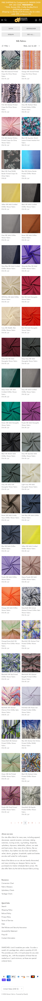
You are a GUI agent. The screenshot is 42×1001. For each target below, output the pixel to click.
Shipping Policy (7, 910)
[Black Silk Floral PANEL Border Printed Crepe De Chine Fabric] (11, 159)
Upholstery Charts (8, 890)
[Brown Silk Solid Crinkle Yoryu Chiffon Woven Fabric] (11, 503)
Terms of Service (7, 920)
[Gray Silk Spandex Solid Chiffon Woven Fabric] (31, 442)
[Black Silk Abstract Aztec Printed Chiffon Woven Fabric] (31, 762)
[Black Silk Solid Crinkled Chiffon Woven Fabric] (31, 192)
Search (4, 906)
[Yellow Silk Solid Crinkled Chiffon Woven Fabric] (11, 192)
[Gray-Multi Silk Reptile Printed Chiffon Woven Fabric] (31, 795)
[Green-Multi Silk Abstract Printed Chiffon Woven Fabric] (11, 729)
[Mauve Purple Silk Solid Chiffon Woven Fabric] (31, 565)
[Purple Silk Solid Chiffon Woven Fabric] (11, 565)
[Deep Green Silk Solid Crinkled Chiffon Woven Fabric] (11, 378)
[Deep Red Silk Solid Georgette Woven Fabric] (11, 347)
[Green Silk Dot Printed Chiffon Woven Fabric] (11, 762)
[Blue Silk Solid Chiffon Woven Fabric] (11, 534)
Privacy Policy (6, 917)
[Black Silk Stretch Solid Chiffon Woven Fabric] (11, 442)
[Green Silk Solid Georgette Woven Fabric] (11, 411)
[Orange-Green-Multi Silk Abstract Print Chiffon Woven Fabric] (11, 629)
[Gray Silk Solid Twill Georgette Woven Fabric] (11, 473)
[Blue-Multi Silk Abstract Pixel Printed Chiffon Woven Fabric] (31, 629)
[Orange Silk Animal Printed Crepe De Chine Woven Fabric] (31, 60)
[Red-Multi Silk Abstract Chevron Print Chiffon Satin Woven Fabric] (11, 696)
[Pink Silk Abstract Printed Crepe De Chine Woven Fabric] (11, 93)
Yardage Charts (7, 894)
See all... (31, 34)
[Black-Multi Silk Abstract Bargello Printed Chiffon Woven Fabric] (31, 662)
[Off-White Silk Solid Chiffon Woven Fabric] (11, 285)
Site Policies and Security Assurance (14, 927)
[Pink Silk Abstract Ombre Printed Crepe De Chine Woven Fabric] (11, 126)
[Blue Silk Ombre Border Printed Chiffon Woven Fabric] (31, 159)
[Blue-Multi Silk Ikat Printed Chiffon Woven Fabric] (11, 662)
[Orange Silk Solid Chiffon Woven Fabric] (11, 596)
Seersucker (31, 29)
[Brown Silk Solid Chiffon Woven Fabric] (31, 223)
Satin (11, 29)
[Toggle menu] (2, 20)
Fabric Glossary (7, 887)
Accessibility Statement (9, 931)
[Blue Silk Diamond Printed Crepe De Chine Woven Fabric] (11, 60)
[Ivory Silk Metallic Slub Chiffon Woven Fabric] (11, 316)
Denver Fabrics (11, 994)
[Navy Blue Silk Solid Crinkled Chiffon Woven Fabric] (11, 254)
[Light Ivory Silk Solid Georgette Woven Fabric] (31, 473)
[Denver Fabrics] (21, 20)
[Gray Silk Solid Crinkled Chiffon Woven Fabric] (31, 378)
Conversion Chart (8, 883)
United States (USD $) (10, 989)
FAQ (3, 924)
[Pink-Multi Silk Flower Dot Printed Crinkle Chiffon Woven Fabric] (31, 696)
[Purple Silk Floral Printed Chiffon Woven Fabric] (11, 795)
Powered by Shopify (22, 994)
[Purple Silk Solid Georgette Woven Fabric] (31, 411)
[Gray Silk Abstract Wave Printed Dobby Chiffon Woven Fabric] (31, 93)
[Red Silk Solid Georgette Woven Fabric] (31, 285)
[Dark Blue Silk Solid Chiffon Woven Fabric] (31, 503)
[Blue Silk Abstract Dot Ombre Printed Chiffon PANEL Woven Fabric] (31, 729)
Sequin (11, 34)
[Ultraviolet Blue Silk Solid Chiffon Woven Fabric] (31, 254)
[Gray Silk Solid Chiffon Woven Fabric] (11, 223)
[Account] (35, 20)
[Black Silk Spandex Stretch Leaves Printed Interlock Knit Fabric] (31, 126)
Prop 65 (4, 934)
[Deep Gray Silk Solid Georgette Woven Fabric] (31, 347)
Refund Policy (6, 913)
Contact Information (8, 938)
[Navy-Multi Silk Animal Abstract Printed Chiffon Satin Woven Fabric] (31, 596)
